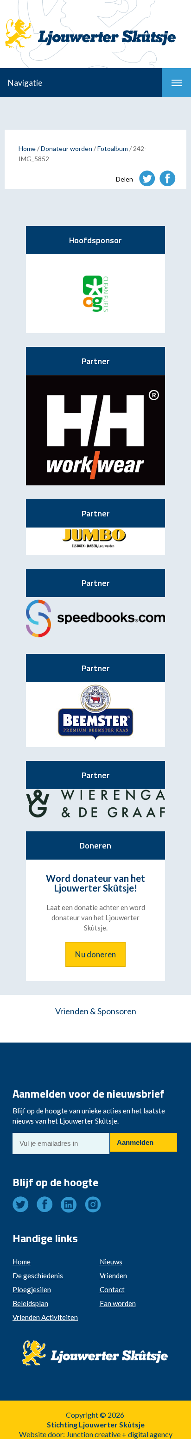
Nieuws (111, 1261)
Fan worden (118, 1303)
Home (27, 148)
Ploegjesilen (32, 1289)
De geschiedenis (38, 1275)
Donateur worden (66, 148)
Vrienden (113, 1275)
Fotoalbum (112, 148)
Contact (112, 1289)
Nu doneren (95, 954)
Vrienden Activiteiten (45, 1317)
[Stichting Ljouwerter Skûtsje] (95, 25)
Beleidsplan (30, 1303)
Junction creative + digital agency (119, 1434)
